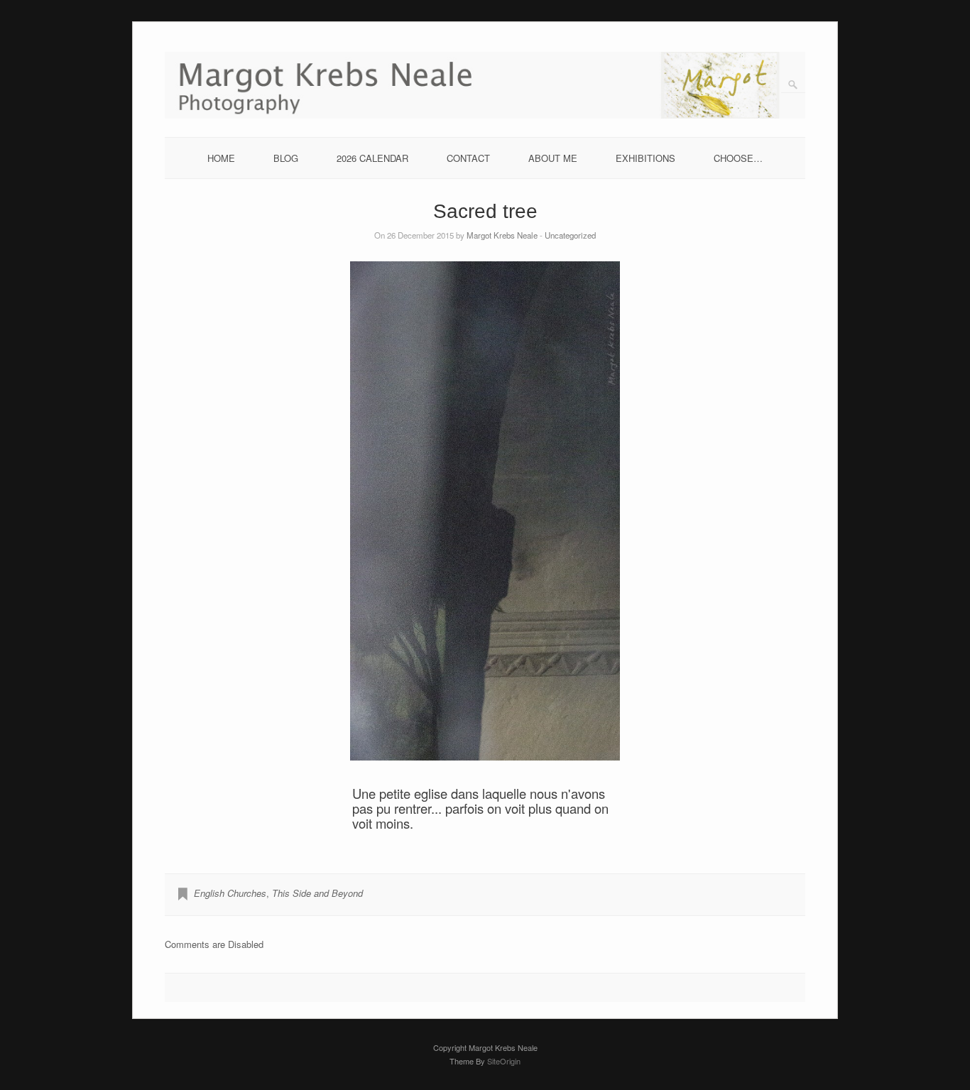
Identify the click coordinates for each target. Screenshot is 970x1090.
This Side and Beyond (317, 893)
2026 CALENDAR (372, 158)
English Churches (230, 893)
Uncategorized (570, 235)
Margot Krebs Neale (502, 235)
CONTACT (468, 158)
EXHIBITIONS (645, 158)
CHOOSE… (738, 158)
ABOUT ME (552, 158)
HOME (221, 158)
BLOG (285, 158)
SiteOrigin (504, 1061)
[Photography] (485, 114)
